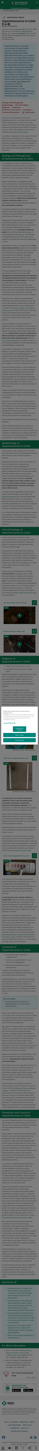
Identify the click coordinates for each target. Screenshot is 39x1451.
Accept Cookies (19, 740)
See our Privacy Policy (10, 723)
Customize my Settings (19, 729)
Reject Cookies (19, 735)
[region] (19, 725)
